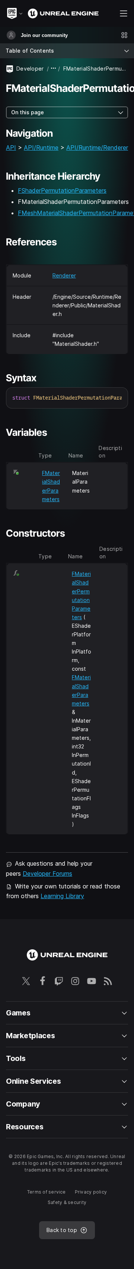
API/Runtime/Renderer (97, 147)
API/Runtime (41, 147)
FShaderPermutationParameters (62, 190)
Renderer (64, 275)
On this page (27, 112)
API (11, 147)
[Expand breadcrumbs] (53, 68)
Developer (30, 68)
